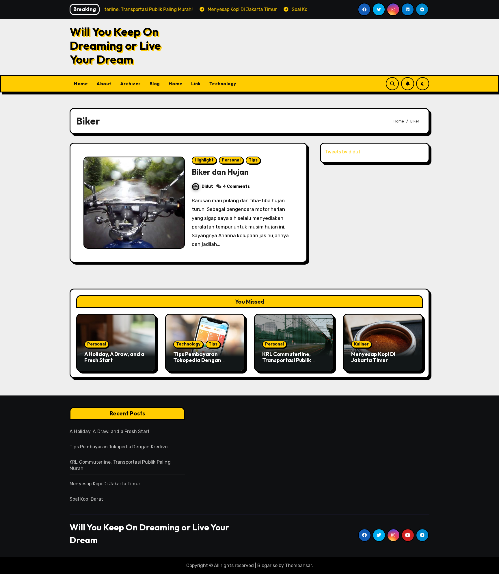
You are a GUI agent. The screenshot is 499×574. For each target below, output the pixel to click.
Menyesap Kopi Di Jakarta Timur (373, 357)
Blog (155, 83)
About (103, 83)
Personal (231, 160)
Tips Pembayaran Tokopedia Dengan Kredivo (197, 360)
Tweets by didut (342, 152)
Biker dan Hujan (220, 172)
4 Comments (236, 186)
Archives (130, 83)
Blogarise (267, 565)
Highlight (204, 160)
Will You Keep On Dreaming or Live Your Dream (115, 45)
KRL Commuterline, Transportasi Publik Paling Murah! (286, 360)
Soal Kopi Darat (86, 499)
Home (81, 83)
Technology (223, 83)
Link (196, 83)
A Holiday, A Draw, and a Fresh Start (114, 357)
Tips (253, 160)
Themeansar (298, 565)
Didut (207, 186)
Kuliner (361, 344)
